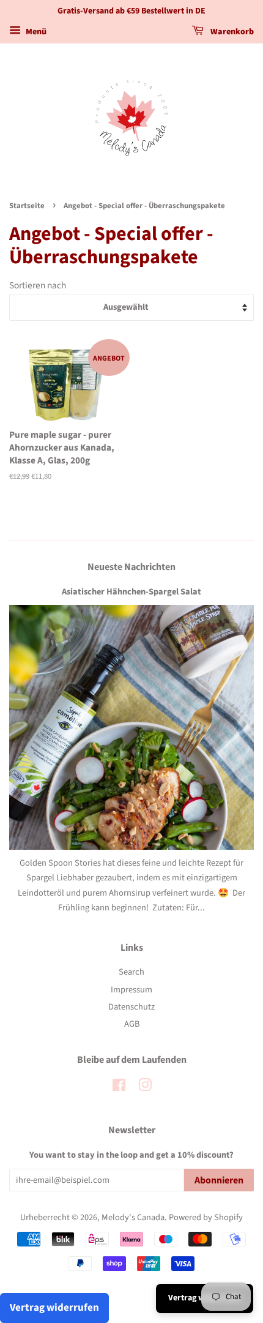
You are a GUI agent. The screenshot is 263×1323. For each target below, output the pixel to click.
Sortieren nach (37, 285)
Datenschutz (131, 1006)
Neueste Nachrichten (131, 567)
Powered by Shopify (206, 1217)
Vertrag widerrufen (54, 1307)
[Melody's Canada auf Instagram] (145, 1087)
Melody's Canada (133, 1217)
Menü (35, 32)
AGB (131, 1024)
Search (131, 971)
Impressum (131, 989)
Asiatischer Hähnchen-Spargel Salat (131, 591)
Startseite (27, 205)
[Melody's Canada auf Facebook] (119, 1087)
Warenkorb (231, 32)
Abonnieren (218, 1180)
